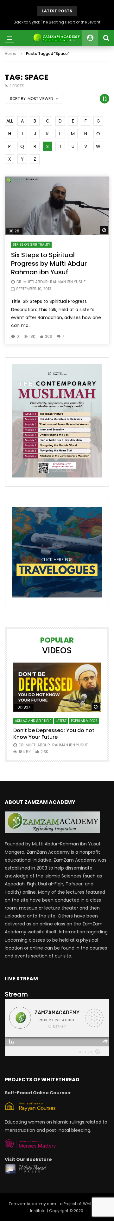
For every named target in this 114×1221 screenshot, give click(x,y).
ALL (9, 121)
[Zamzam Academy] (57, 38)
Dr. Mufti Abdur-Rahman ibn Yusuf (51, 281)
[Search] (106, 38)
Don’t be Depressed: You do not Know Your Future (53, 734)
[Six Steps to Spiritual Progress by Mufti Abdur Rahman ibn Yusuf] (57, 206)
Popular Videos (84, 720)
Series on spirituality (31, 244)
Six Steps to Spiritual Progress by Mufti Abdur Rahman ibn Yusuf (49, 263)
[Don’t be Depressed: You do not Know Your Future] (57, 687)
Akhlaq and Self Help (33, 720)
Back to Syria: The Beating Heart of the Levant (57, 22)
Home (10, 53)
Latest (61, 720)
